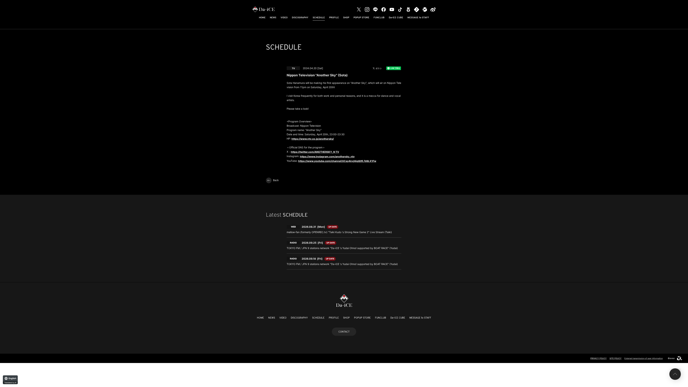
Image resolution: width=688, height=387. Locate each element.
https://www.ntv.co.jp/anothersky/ (313, 138)
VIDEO (284, 17)
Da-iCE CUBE (396, 17)
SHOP (346, 17)
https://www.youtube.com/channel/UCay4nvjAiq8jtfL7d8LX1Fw (337, 161)
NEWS (273, 17)
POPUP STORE (361, 17)
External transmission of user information (643, 358)
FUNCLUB (379, 17)
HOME (262, 17)
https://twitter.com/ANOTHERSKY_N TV (315, 151)
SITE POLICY (616, 358)
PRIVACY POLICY (598, 358)
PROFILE (334, 17)
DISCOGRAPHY (300, 17)
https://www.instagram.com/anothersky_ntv (327, 156)
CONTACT (344, 331)
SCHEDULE (319, 17)
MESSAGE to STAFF (418, 17)
